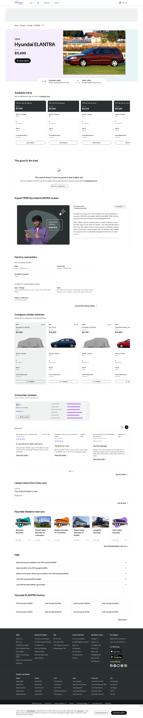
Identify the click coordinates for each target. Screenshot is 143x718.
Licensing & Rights (82, 703)
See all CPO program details (85, 306)
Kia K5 (112, 691)
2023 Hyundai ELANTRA (53, 612)
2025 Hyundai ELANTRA (24, 612)
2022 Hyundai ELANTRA (81, 603)
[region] (71, 711)
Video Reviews (39, 658)
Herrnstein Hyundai (117, 531)
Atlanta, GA (94, 651)
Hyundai (29, 25)
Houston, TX (94, 642)
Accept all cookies (119, 713)
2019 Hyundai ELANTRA (110, 612)
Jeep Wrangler (77, 681)
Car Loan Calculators (78, 639)
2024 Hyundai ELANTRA (53, 603)
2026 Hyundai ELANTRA (24, 603)
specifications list (91, 181)
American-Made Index (41, 655)
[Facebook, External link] (115, 665)
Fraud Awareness (97, 703)
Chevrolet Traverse (97, 688)
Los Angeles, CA (96, 645)
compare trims (44, 96)
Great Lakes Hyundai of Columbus (40, 533)
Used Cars (19, 639)
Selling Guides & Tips (60, 648)
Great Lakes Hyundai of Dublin (79, 533)
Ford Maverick (58, 681)
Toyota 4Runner (20, 694)
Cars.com (80, 711)
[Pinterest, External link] (125, 665)
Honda (37, 678)
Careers (71, 703)
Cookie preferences (101, 713)
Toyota (18, 678)
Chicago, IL (94, 639)
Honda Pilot (38, 691)
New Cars (19, 642)
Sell (38, 3)
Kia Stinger (114, 688)
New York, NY (95, 658)
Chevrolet (95, 678)
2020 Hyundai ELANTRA (110, 603)
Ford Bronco (57, 684)
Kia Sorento (114, 684)
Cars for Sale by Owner (23, 648)
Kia (111, 678)
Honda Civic (38, 684)
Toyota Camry (20, 691)
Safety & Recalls (39, 651)
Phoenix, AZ (94, 648)
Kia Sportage (114, 681)
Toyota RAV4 (19, 681)
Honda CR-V (38, 681)
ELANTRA (37, 25)
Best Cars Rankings (40, 648)
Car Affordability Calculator (80, 642)
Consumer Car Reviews (42, 639)
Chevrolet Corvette (97, 681)
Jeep (74, 678)
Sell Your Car (57, 639)
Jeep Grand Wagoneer (79, 691)
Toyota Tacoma (20, 688)
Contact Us (48, 703)
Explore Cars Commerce (117, 639)
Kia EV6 (113, 694)
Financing (19, 663)
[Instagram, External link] (122, 665)
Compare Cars (39, 645)
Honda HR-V (38, 694)
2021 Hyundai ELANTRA (81, 612)
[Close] (141, 706)
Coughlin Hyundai (97, 531)
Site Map (75, 658)
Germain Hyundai (19, 531)
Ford (55, 678)
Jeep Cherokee (77, 694)
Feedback (108, 703)
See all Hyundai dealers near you (115, 546)
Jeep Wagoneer (77, 688)
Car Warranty (76, 648)
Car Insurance (76, 651)
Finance (56, 3)
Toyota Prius (19, 684)
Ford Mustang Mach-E (60, 691)
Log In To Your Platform (117, 642)
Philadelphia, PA (95, 655)
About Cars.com (37, 703)
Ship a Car (75, 645)
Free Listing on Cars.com (61, 645)
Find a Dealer (20, 651)
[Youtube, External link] (118, 665)
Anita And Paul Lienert (81, 208)
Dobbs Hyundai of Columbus (61, 531)
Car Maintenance (77, 655)
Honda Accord (39, 688)
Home (16, 25)
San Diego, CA (95, 661)
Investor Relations (59, 703)
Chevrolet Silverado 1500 (99, 684)
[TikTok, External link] (111, 665)
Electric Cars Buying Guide (24, 660)
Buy (31, 3)
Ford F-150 (57, 688)
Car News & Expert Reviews (43, 642)
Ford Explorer (58, 694)
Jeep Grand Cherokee (79, 684)
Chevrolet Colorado (97, 694)
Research (47, 3)
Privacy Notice (31, 711)
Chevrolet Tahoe (97, 691)
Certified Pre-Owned (22, 645)
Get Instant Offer (59, 642)
